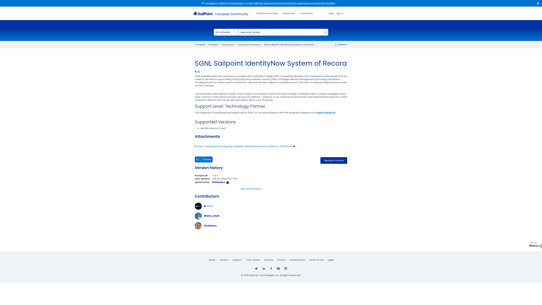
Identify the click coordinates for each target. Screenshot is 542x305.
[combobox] (283, 32)
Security (268, 260)
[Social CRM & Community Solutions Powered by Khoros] (535, 245)
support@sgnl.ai (325, 112)
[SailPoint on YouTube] (278, 269)
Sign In (340, 13)
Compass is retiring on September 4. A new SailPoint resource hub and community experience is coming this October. (270, 3)
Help (331, 13)
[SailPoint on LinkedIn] (263, 269)
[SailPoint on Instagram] (286, 269)
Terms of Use (316, 260)
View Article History (251, 188)
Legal (331, 260)
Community (306, 13)
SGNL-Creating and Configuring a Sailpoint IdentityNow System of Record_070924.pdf (244, 146)
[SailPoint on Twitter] (256, 269)
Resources (289, 13)
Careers (224, 260)
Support (237, 260)
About (212, 260)
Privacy (281, 260)
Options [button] (342, 44)
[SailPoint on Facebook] (271, 269)
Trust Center (253, 260)
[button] (197, 159)
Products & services (267, 13)
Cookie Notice (297, 260)
